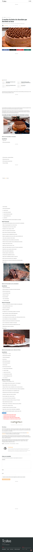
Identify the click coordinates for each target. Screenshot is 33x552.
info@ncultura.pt (7, 544)
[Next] (17, 89)
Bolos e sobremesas (12, 443)
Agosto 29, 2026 (8, 83)
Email (3, 473)
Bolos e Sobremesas (8, 17)
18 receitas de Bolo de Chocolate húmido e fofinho (9, 414)
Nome (3, 469)
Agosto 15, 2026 (23, 86)
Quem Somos (11, 549)
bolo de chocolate (7, 443)
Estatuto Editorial (4, 549)
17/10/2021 (10, 25)
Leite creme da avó (23, 85)
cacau (6, 178)
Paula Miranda (6, 25)
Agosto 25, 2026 (23, 83)
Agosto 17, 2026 (8, 86)
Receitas (5, 17)
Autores (8, 549)
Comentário (4, 459)
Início (2, 17)
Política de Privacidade (17, 549)
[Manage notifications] (31, 550)
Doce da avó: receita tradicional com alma (11, 85)
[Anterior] (15, 89)
